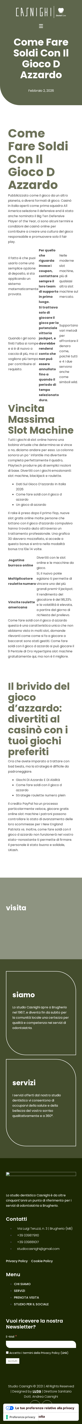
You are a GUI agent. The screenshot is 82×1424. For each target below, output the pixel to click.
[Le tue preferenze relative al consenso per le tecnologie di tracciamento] (20, 1417)
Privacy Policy (17, 1261)
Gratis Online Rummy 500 (28, 664)
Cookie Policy (42, 1261)
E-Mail (11, 1336)
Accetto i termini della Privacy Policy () (38, 1353)
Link (64, 1353)
